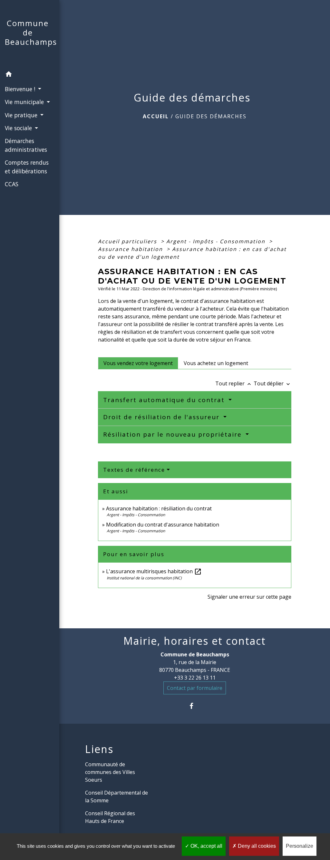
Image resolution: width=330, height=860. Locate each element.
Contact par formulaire (194, 687)
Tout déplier (272, 383)
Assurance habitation (131, 249)
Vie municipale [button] (25, 102)
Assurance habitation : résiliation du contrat (159, 508)
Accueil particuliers (128, 241)
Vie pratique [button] (22, 115)
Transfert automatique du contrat (165, 400)
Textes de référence (134, 469)
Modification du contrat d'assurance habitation (162, 524)
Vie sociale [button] (19, 128)
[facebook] (195, 706)
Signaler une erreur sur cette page (249, 596)
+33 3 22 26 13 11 (195, 677)
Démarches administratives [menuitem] (26, 145)
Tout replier (233, 383)
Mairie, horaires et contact (194, 641)
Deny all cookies (256, 846)
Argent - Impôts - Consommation (216, 241)
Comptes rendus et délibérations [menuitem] (27, 167)
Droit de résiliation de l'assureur (162, 417)
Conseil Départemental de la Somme (116, 796)
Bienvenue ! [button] (21, 89)
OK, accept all (205, 846)
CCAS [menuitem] (11, 184)
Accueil (156, 116)
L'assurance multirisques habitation (154, 571)
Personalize (299, 846)
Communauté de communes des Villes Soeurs (110, 772)
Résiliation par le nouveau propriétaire (173, 434)
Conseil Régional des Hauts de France (110, 817)
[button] (29, 75)
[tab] (138, 363)
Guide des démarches (211, 116)
